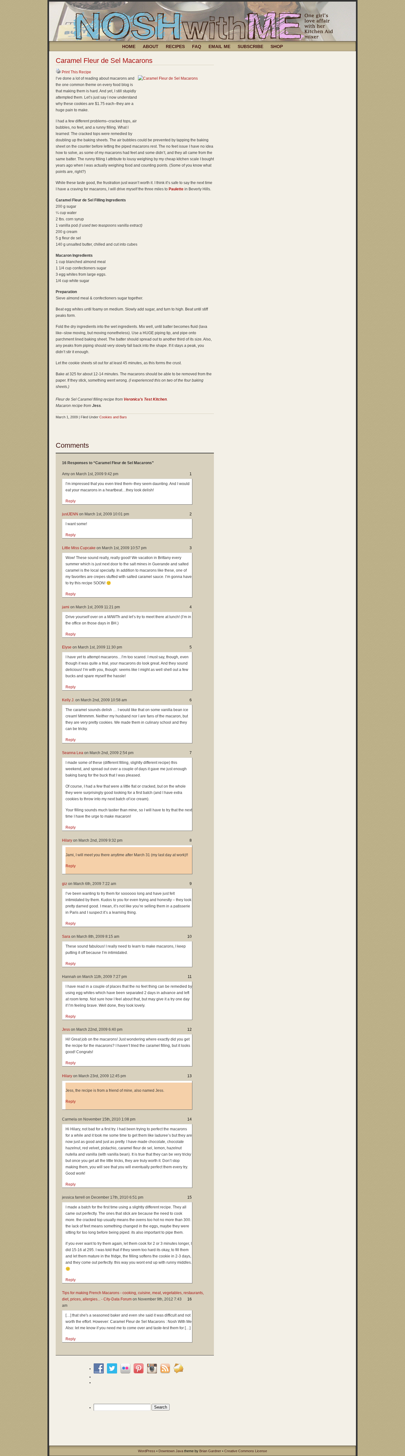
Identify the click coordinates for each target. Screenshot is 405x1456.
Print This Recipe (76, 72)
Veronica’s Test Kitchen (145, 399)
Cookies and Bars (113, 417)
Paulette (176, 189)
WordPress (146, 1451)
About (151, 46)
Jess (66, 1029)
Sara (66, 936)
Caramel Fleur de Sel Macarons (104, 61)
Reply (70, 501)
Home (128, 46)
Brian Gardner (210, 1451)
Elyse (67, 647)
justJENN (70, 514)
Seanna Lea (72, 753)
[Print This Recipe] (58, 72)
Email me (219, 46)
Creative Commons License (245, 1451)
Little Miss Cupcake (79, 548)
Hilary (67, 840)
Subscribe (250, 46)
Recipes (175, 46)
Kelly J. (68, 700)
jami (65, 607)
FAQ (196, 46)
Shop (277, 46)
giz (64, 884)
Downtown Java (171, 1451)
